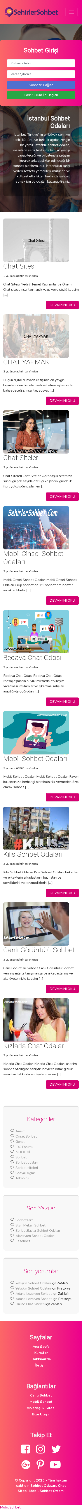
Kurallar (41, 1352)
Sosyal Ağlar (25, 1173)
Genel (20, 1141)
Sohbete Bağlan (41, 85)
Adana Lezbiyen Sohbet (34, 1293)
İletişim (41, 1365)
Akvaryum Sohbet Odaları (35, 1235)
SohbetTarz (24, 1220)
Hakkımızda (41, 1359)
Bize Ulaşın (41, 1414)
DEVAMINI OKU (62, 305)
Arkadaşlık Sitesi (41, 1408)
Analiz (20, 1131)
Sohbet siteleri (27, 1167)
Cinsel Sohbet (26, 1136)
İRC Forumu (24, 1147)
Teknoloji (22, 1178)
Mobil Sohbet (41, 1401)
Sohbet (21, 1157)
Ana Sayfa (41, 1346)
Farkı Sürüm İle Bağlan (41, 95)
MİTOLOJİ (23, 1152)
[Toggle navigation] (71, 12)
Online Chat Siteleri (30, 1304)
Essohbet (23, 1241)
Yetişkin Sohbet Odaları (33, 1283)
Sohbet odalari (27, 1162)
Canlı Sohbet (41, 1395)
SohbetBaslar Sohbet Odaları (38, 1230)
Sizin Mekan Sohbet (30, 1225)
